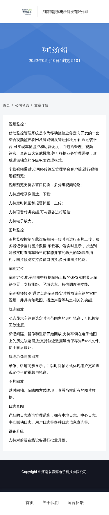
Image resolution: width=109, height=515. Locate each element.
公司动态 (22, 105)
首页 (6, 105)
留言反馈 (75, 502)
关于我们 (50, 502)
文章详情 (41, 105)
